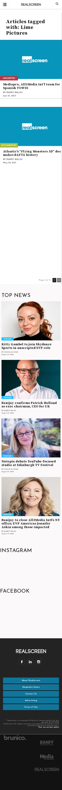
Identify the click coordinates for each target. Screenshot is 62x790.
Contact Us (31, 694)
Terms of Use (31, 707)
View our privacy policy (48, 727)
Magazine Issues (31, 687)
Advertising (31, 700)
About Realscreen (31, 680)
